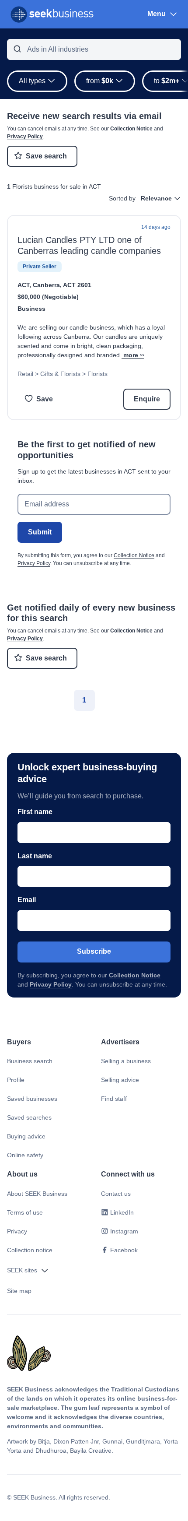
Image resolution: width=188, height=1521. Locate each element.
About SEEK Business (37, 1193)
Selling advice (120, 1079)
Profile (15, 1079)
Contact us (116, 1193)
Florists (97, 373)
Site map (19, 1290)
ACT (23, 284)
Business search (29, 1060)
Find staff (114, 1098)
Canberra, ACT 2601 (62, 284)
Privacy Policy (25, 136)
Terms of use (25, 1212)
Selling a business (126, 1060)
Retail (25, 373)
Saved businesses (32, 1098)
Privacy (17, 1231)
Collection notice (29, 1250)
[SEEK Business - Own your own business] (52, 14)
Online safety (25, 1155)
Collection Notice (131, 129)
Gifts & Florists (60, 373)
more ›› (133, 354)
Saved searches (29, 1117)
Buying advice (26, 1136)
